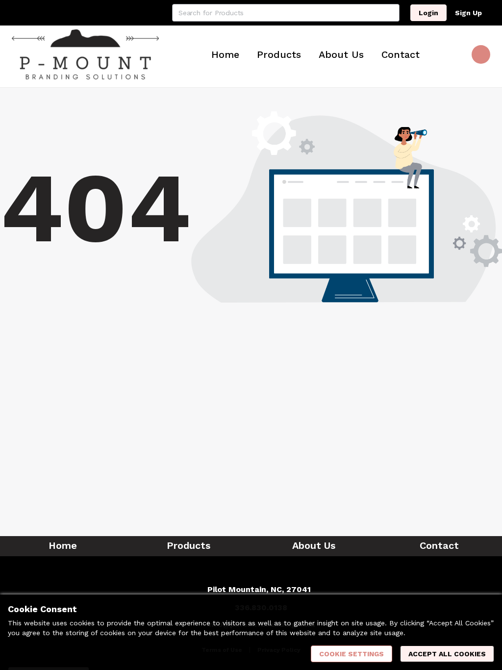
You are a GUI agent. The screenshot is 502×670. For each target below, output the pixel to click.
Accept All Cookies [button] (447, 654)
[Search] (390, 12)
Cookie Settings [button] (351, 654)
